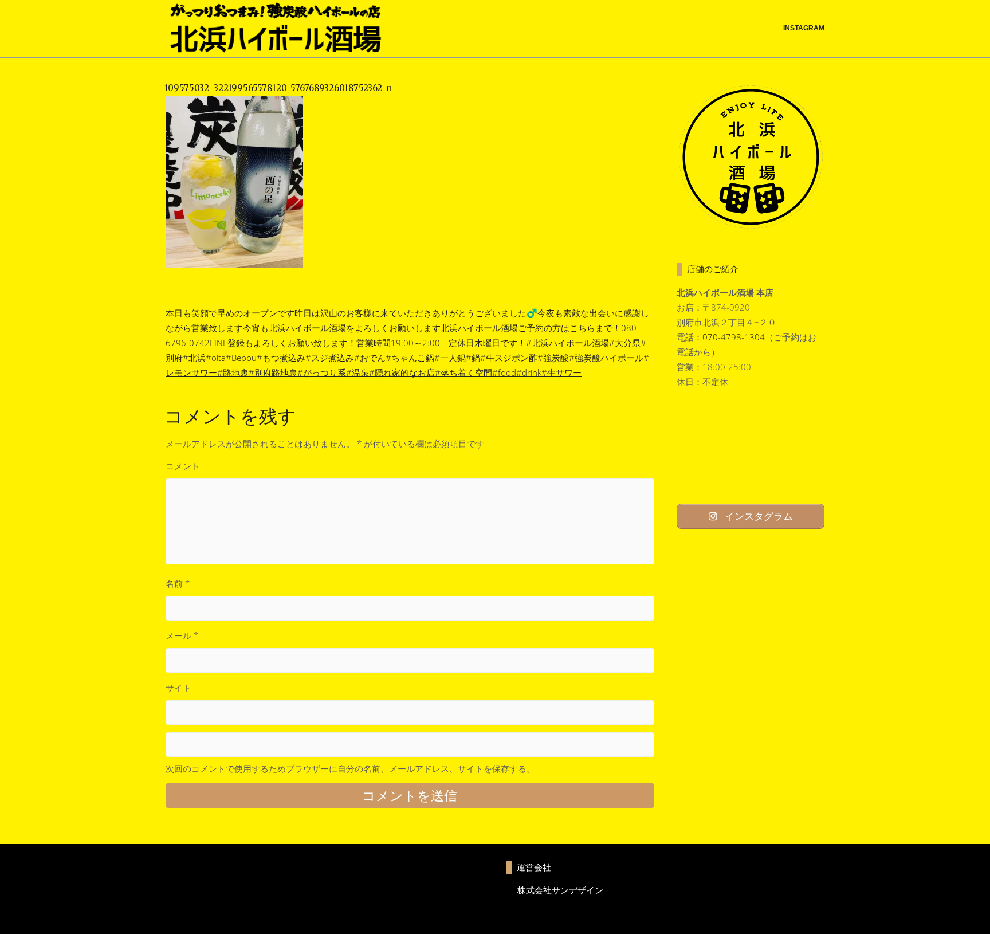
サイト (178, 687)
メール (182, 635)
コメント (183, 466)
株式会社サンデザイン (560, 890)
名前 (178, 583)
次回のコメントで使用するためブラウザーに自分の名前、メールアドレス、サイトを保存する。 (350, 768)
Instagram (803, 28)
